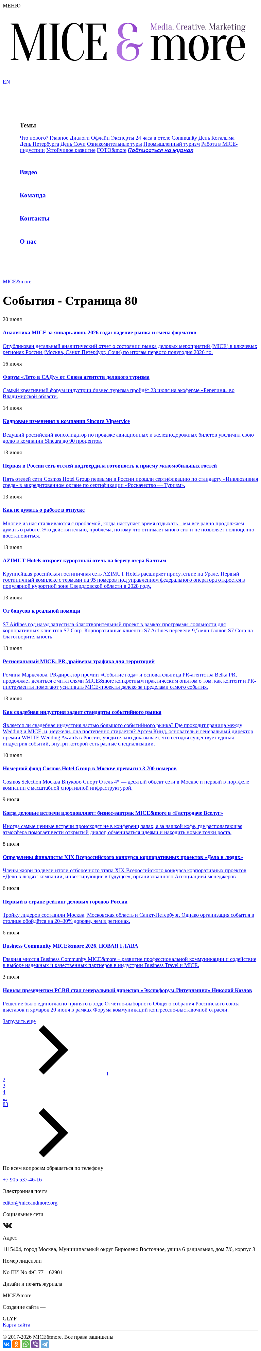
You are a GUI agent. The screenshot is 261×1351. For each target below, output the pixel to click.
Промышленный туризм (171, 144)
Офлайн (100, 138)
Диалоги (80, 138)
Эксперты (122, 138)
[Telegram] (45, 1344)
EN (6, 82)
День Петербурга (39, 144)
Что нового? (34, 138)
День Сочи (73, 144)
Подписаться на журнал (160, 150)
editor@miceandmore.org (30, 1203)
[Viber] (35, 1344)
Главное (59, 138)
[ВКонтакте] (7, 1344)
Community (184, 138)
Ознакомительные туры (114, 144)
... (5, 1098)
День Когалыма (216, 138)
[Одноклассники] (16, 1344)
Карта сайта (16, 1325)
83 (5, 1104)
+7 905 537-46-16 (22, 1179)
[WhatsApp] (26, 1344)
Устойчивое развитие (70, 150)
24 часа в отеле (153, 138)
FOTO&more (111, 150)
